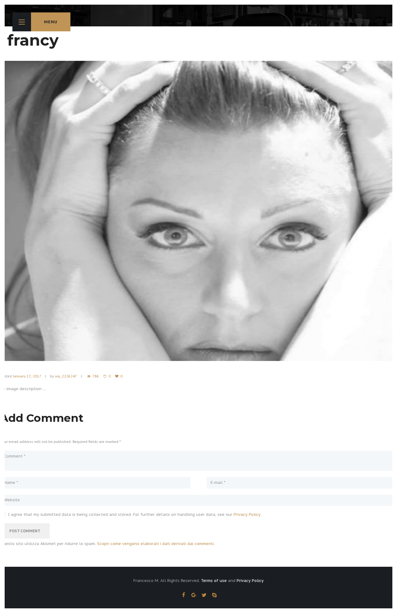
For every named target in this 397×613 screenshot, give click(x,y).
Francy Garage (198, 14)
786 (95, 376)
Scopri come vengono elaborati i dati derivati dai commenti (155, 543)
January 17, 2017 (27, 376)
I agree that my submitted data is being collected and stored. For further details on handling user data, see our (134, 514)
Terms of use (214, 580)
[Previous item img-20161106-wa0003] (99, 211)
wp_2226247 (66, 376)
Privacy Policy (247, 514)
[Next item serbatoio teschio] (297, 211)
